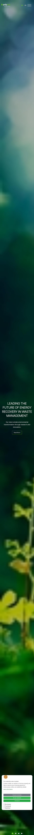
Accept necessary (17, 795)
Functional (8, 806)
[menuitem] (22, 5)
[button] (12, 833)
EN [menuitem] (22, 5)
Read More (17, 432)
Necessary (8, 804)
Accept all (17, 800)
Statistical (7, 808)
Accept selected (17, 797)
